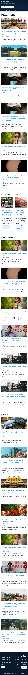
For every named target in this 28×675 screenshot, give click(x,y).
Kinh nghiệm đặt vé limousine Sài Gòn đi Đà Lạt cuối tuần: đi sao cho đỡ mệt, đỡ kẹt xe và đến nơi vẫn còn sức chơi (13, 604)
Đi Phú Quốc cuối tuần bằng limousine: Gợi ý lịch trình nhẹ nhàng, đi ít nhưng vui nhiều (13, 432)
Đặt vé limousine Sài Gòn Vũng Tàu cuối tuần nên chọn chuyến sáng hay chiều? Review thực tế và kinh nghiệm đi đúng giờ (13, 462)
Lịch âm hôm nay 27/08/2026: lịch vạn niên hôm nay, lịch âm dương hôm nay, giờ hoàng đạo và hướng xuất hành (13, 175)
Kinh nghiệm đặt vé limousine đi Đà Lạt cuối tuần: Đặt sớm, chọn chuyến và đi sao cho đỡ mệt (14, 33)
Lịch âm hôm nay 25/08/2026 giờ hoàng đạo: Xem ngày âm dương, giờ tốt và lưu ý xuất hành (13, 396)
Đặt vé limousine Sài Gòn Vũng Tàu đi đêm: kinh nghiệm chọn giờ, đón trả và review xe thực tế (14, 634)
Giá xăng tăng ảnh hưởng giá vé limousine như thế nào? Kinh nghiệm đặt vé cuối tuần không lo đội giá (13, 118)
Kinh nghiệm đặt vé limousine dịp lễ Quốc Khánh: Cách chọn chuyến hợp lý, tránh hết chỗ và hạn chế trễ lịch (13, 519)
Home (18, 657)
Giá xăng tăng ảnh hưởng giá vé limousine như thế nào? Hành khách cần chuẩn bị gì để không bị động (13, 88)
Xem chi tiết (6, 227)
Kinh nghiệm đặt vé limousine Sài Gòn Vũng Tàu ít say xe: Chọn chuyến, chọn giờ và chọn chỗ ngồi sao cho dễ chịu (14, 60)
